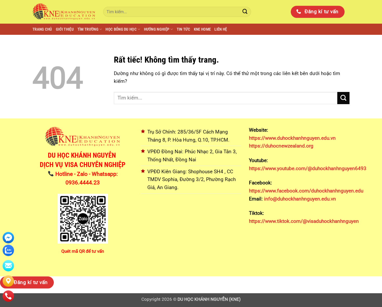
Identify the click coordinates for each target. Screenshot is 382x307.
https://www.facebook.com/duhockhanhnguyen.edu (306, 191)
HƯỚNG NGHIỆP (157, 29)
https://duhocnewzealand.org (281, 146)
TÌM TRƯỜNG (87, 29)
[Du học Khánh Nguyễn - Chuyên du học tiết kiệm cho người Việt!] (63, 11)
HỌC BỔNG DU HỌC (121, 29)
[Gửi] (245, 12)
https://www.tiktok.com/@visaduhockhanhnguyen (304, 221)
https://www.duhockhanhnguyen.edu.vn (292, 138)
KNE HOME (202, 29)
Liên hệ (220, 29)
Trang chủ (42, 29)
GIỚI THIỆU (65, 29)
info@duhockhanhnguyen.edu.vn (299, 199)
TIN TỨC (183, 29)
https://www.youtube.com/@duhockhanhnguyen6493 (307, 168)
